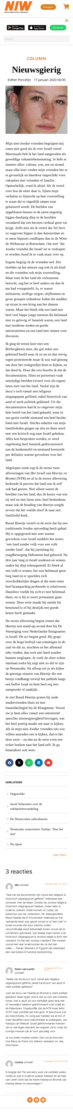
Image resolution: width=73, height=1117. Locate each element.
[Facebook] (36, 1100)
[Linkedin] (43, 1100)
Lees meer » (60, 855)
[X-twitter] (30, 1100)
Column (36, 58)
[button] (66, 20)
